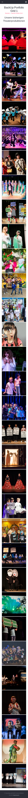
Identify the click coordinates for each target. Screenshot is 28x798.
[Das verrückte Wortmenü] (14, 506)
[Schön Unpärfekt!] (14, 89)
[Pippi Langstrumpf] (14, 212)
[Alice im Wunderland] (14, 481)
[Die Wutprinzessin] (14, 580)
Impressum (16, 795)
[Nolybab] (14, 751)
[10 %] (14, 236)
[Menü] (26, 2)
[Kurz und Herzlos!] (14, 432)
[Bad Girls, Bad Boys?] (14, 187)
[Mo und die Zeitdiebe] (14, 64)
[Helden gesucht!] (14, 702)
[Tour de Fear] (14, 359)
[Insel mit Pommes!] (14, 383)
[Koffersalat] (14, 162)
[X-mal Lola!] (14, 727)
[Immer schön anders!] (14, 457)
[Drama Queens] (14, 40)
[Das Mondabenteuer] (14, 678)
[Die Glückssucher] (14, 555)
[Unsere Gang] (14, 285)
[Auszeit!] (14, 261)
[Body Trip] (14, 334)
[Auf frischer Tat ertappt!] (14, 653)
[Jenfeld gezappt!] (14, 776)
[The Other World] (14, 138)
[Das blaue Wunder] (14, 408)
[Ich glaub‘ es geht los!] (14, 604)
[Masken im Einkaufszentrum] (14, 530)
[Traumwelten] (14, 113)
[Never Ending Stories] (14, 310)
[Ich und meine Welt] (14, 629)
